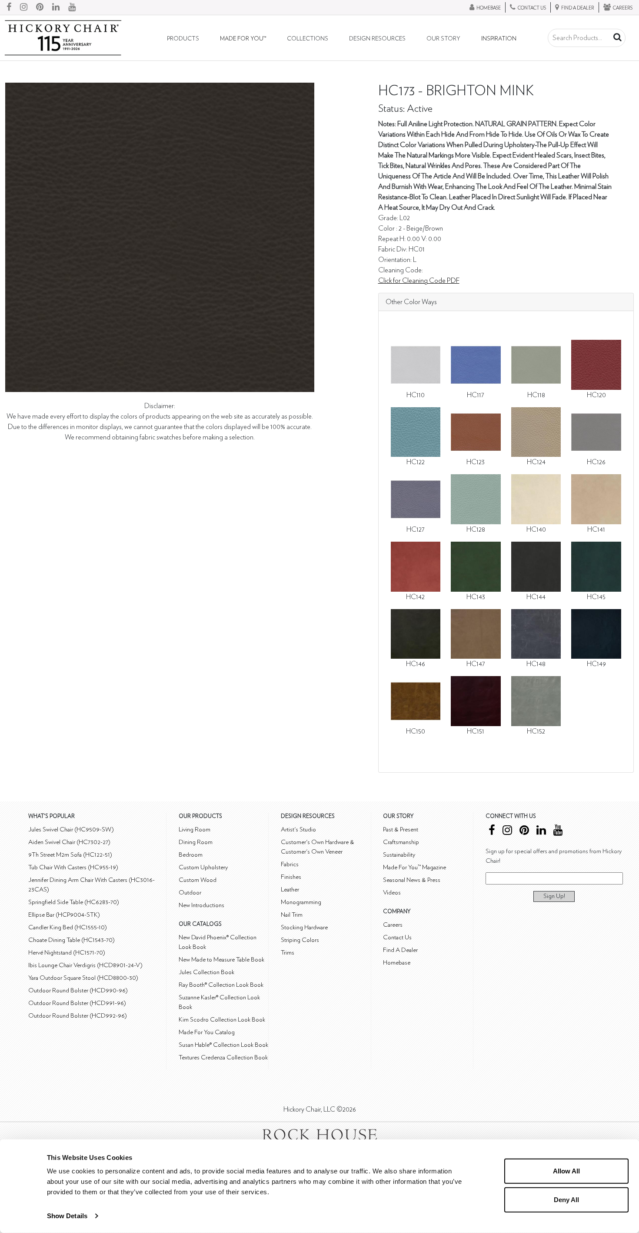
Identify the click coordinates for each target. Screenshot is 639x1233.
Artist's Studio (298, 829)
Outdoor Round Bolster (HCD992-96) (77, 1015)
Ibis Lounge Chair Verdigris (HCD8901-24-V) (85, 965)
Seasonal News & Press (411, 880)
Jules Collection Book (206, 972)
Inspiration (498, 39)
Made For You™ (243, 39)
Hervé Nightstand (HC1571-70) (66, 952)
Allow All (566, 1171)
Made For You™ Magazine (414, 867)
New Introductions (201, 905)
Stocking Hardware (304, 927)
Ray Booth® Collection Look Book (221, 985)
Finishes (291, 877)
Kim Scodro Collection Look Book (222, 1019)
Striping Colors (300, 940)
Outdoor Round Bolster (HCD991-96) (77, 1003)
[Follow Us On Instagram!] (23, 7)
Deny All (566, 1199)
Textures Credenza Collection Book (223, 1057)
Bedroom (191, 854)
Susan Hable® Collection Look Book (223, 1045)
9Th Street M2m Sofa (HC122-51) (70, 854)
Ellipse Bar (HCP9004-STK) (64, 914)
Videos (392, 892)
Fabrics (290, 864)
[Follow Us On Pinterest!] (39, 7)
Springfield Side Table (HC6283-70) (73, 902)
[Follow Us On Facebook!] (9, 7)
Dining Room (196, 842)
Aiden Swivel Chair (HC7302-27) (69, 842)
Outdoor (190, 892)
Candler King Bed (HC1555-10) (67, 927)
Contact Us (397, 937)
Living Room (194, 829)
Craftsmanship (401, 842)
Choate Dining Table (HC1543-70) (71, 940)
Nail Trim (292, 914)
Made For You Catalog (207, 1032)
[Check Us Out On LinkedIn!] (56, 7)
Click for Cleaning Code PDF (418, 280)
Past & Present (400, 829)
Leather (290, 889)
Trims (287, 952)
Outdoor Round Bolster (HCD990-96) (78, 990)
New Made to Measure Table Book (221, 959)
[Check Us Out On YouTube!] (72, 7)
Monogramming (301, 902)
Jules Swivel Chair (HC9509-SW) (71, 829)
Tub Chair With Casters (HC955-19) (73, 867)
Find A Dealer (400, 950)
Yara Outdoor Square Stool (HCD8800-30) (83, 978)
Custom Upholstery (203, 867)
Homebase (396, 962)
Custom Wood (197, 880)
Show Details (67, 1216)
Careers (393, 924)
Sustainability (399, 854)
